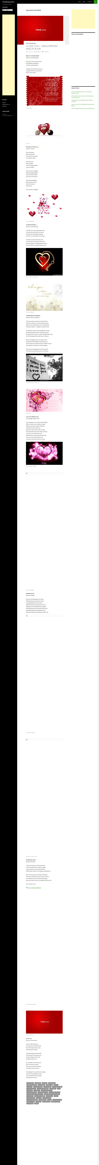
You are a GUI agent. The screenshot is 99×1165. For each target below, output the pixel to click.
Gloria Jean (49, 1084)
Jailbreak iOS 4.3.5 (6, 104)
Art (27, 43)
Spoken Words (46, 1101)
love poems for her (31, 1092)
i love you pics (47, 1086)
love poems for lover (55, 1092)
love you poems (47, 1097)
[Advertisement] (83, 19)
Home (79, 1)
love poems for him (42, 1092)
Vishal (36, 1103)
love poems (37, 1090)
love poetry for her (40, 1096)
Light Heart (53, 1088)
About (84, 1)
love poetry (30, 1096)
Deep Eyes (45, 1083)
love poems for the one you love (35, 1094)
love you (39, 1097)
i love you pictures (57, 1086)
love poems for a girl (47, 1090)
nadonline (38, 51)
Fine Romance (41, 1084)
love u (56, 1096)
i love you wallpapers (43, 1088)
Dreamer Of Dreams (31, 1084)
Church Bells (30, 1083)
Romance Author (57, 1099)
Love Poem (29, 1090)
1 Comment (46, 51)
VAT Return (4, 106)
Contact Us (90, 1)
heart (29, 61)
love (41, 69)
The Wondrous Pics (8, 2)
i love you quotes (31, 1088)
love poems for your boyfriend (52, 1094)
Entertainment (32, 43)
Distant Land (52, 1083)
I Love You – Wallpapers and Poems (41, 47)
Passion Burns (42, 1099)
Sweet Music (30, 1103)
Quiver (49, 1099)
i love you (29, 1086)
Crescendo (38, 1083)
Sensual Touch (30, 1101)
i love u (56, 1084)
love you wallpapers (32, 1099)
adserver (4, 102)
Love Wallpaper (31, 1097)
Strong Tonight (56, 1101)
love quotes (50, 1096)
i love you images (38, 1086)
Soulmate (38, 1101)
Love (37, 146)
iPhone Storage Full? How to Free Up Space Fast (82, 108)
